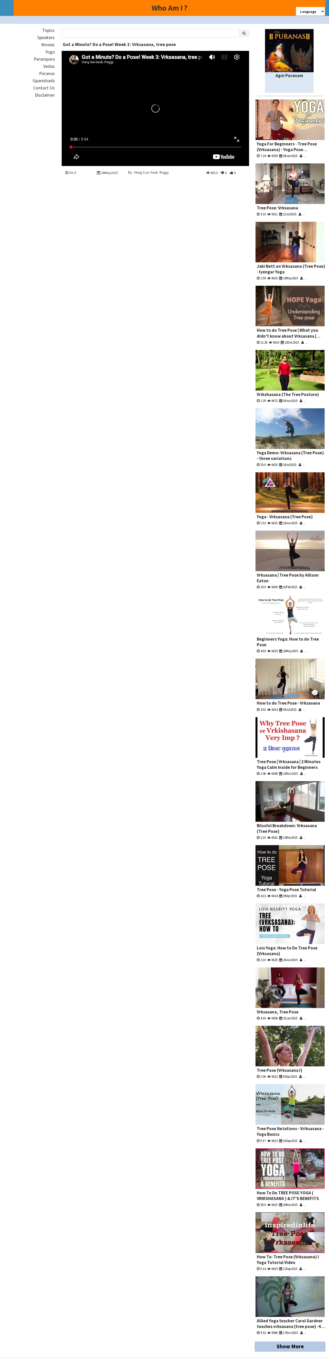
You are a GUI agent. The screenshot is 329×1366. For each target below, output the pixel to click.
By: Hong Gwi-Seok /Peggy (148, 172)
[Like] (231, 172)
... (304, 156)
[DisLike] (222, 172)
